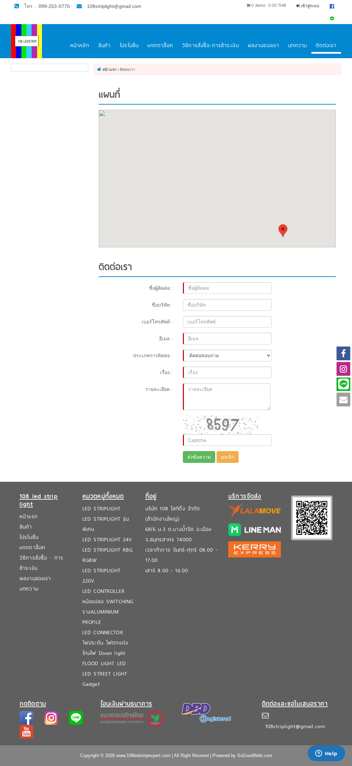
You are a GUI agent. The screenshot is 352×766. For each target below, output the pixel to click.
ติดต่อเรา (326, 45)
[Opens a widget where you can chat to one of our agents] (326, 754)
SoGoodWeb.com (254, 755)
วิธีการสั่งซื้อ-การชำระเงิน (210, 45)
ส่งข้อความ (199, 457)
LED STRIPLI (96, 508)
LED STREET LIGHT (104, 673)
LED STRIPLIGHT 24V (107, 539)
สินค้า (104, 45)
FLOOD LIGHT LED (104, 663)
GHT (115, 508)
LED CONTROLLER (103, 591)
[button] (283, 231)
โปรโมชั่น (129, 45)
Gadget (91, 684)
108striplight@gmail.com (114, 6)
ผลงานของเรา (263, 45)
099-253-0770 (54, 6)
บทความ (297, 45)
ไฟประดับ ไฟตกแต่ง (105, 642)
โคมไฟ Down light (103, 653)
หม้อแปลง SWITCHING (107, 601)
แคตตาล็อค (160, 45)
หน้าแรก (29, 516)
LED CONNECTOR (102, 632)
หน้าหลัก (79, 45)
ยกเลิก (227, 457)
